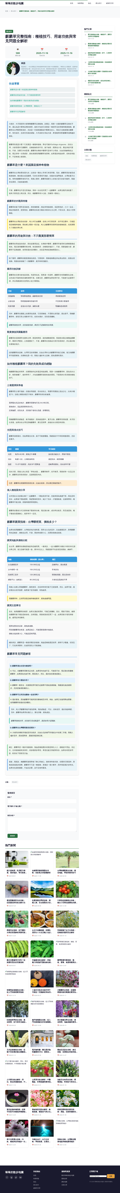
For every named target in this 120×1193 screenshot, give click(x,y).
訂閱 (111, 1176)
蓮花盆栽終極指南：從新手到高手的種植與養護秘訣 (16, 1111)
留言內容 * (11, 815)
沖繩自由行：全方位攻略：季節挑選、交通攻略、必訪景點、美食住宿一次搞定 (41, 1142)
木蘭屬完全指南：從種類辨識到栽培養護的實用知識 (66, 992)
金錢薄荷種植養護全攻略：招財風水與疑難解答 (41, 871)
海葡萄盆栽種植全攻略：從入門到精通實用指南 (16, 991)
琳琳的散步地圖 (14, 1172)
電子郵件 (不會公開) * (15, 806)
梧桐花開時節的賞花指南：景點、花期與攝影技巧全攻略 (66, 1111)
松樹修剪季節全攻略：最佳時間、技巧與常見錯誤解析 (16, 1022)
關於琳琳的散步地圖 (68, 1175)
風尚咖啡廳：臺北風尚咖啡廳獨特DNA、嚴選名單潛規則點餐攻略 (41, 1052)
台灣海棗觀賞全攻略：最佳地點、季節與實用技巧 (66, 871)
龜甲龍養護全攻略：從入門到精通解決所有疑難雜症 (41, 1022)
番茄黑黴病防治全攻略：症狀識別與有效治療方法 (16, 901)
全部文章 (64, 1185)
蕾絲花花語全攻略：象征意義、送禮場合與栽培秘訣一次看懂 (66, 1052)
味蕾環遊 (81, 3)
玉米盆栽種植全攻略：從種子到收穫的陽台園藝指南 (16, 1052)
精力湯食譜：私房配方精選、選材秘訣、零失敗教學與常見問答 (16, 872)
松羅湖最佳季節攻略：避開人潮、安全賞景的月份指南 (41, 902)
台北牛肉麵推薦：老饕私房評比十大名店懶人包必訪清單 (41, 932)
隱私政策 (64, 1178)
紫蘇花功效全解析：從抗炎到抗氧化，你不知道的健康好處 (100, 82)
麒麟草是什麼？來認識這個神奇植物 (23, 89)
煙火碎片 (99, 3)
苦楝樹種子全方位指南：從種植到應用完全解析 (66, 931)
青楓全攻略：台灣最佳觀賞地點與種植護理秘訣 (66, 1140)
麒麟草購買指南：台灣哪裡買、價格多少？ (26, 106)
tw (20, 1177)
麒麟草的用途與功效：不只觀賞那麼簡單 (25, 95)
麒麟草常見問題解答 (17, 111)
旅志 (89, 3)
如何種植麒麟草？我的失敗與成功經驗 (24, 100)
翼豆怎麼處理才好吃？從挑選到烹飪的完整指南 (16, 961)
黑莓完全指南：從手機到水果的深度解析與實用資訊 (16, 932)
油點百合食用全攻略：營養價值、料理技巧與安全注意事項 (66, 1081)
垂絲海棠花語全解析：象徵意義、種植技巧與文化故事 (41, 1111)
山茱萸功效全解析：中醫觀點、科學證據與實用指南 (41, 1081)
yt (16, 1177)
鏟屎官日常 (110, 3)
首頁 (71, 3)
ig (11, 1177)
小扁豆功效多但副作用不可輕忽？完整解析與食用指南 (41, 992)
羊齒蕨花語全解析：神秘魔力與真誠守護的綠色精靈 (41, 962)
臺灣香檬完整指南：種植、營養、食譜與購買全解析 (66, 962)
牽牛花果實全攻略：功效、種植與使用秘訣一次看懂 (16, 1141)
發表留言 (12, 836)
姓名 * (10, 797)
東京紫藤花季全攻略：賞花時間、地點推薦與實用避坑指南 (66, 1022)
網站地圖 (64, 1182)
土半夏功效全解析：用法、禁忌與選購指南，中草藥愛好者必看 (16, 1081)
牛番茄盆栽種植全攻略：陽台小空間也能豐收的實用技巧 (66, 902)
